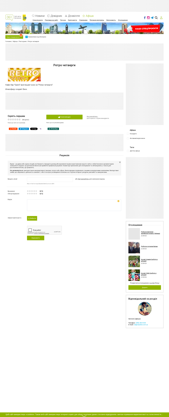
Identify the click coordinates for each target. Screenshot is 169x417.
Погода (63, 20)
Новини (40, 15)
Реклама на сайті (51, 20)
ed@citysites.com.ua (141, 325)
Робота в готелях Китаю (149, 246)
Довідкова (83, 20)
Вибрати (33, 218)
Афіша (90, 15)
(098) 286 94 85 (141, 323)
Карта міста (72, 20)
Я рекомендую (65, 117)
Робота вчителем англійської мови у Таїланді (150, 232)
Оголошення (123, 20)
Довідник (56, 15)
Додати (144, 287)
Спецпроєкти (38, 20)
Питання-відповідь (97, 20)
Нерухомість (111, 20)
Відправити (36, 238)
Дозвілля (74, 15)
